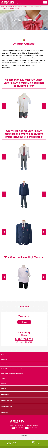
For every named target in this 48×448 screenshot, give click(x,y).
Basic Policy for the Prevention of (12, 368)
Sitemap (3, 383)
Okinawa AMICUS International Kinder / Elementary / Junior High (23, 6)
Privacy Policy (5, 364)
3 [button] (26, 167)
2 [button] (25, 116)
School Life (4, 8)
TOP (2, 6)
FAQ (2, 354)
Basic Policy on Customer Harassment (12, 373)
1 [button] (22, 116)
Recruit (3, 378)
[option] (24, 105)
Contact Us (4, 359)
